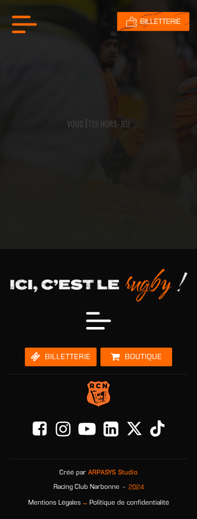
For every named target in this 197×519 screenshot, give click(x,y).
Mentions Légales (54, 502)
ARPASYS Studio (113, 472)
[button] (61, 357)
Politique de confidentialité (129, 502)
